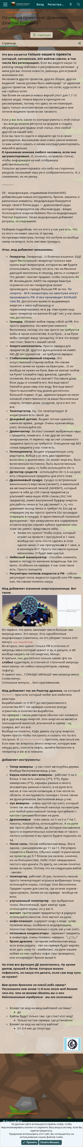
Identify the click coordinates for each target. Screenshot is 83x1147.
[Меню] (5, 4)
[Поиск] (78, 4)
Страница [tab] (9, 43)
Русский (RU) (13, 1121)
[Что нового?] (71, 4)
